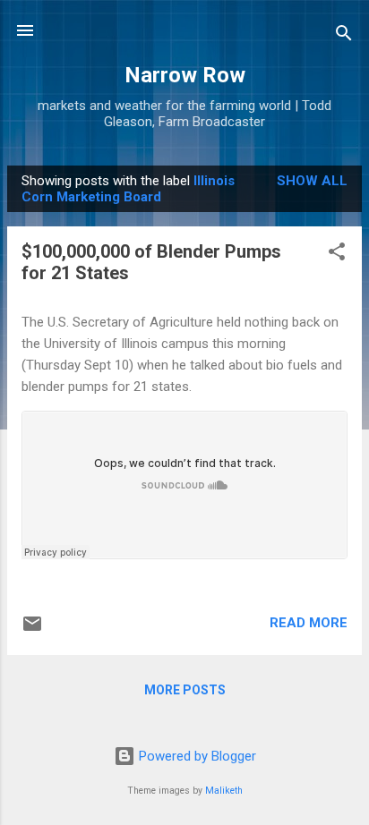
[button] (337, 254)
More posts (185, 690)
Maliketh (224, 790)
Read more (309, 623)
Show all (312, 181)
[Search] (344, 36)
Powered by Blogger (195, 756)
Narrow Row (184, 75)
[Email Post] (32, 630)
